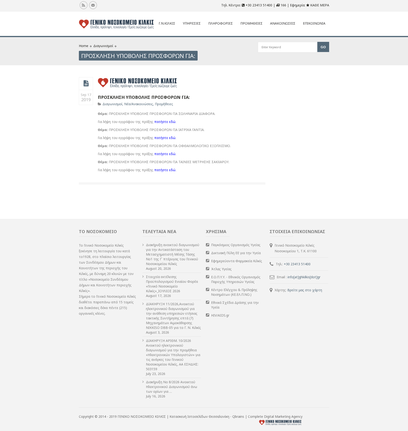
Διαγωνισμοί (103, 46)
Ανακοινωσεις (282, 23)
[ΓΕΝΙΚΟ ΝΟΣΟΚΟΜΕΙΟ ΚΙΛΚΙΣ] (116, 24)
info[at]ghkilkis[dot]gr (304, 277)
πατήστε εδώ (164, 121)
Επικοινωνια (314, 23)
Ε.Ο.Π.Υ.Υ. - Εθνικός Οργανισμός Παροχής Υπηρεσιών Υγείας (235, 279)
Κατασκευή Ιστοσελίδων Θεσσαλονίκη (200, 416)
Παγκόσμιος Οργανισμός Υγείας (235, 245)
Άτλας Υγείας (221, 269)
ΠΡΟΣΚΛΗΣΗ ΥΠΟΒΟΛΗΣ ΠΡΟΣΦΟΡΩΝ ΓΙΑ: (144, 97)
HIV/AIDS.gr (220, 315)
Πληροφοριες (220, 23)
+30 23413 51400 (297, 264)
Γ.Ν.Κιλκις (167, 23)
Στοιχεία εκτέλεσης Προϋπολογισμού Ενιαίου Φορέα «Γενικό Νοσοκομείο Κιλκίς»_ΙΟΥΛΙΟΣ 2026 (172, 283)
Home (83, 46)
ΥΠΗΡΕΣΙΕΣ (192, 23)
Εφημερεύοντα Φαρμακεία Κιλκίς (236, 261)
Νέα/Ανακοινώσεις (138, 104)
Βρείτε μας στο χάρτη (304, 290)
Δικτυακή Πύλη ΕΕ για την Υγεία (236, 253)
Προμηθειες (251, 23)
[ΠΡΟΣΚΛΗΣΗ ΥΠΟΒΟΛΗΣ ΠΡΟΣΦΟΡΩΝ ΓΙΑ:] (86, 83)
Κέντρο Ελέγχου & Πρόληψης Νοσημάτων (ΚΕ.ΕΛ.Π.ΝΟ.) (234, 292)
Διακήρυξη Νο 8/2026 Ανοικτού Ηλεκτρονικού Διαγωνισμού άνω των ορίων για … (171, 387)
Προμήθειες (164, 104)
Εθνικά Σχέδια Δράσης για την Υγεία (235, 304)
